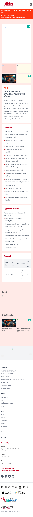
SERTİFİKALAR (5, 420)
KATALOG (3, 415)
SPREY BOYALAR (6, 385)
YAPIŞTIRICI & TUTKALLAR (8, 371)
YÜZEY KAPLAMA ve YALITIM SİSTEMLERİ (12, 379)
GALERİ (3, 423)
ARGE (2, 400)
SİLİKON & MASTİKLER (7, 374)
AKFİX (5, 15)
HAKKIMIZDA (4, 397)
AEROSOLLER (5, 382)
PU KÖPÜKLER (11, 15)
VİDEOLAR (4, 426)
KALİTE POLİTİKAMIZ (7, 403)
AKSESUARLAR (5, 388)
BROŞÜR (3, 417)
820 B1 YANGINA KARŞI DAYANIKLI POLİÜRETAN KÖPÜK (13, 17)
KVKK (2, 406)
